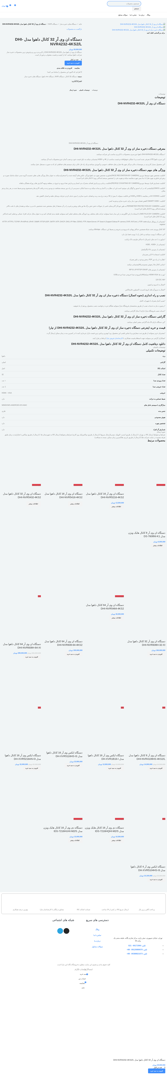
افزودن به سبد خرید (73, 63)
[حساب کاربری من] (20, 6)
